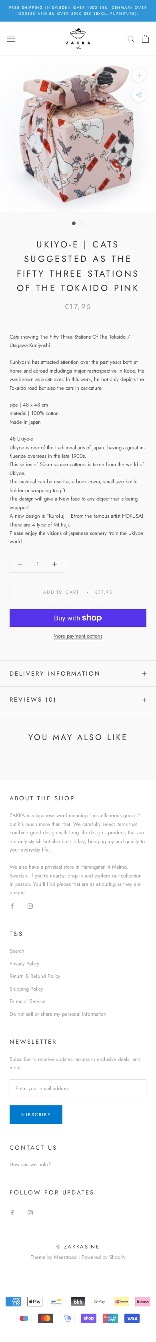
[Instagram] (30, 905)
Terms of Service (28, 1001)
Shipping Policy (26, 989)
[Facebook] (12, 905)
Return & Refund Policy (35, 976)
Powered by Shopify (104, 1257)
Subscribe (36, 1114)
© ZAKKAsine (78, 1246)
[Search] (131, 38)
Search (17, 951)
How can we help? (30, 1164)
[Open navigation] (11, 39)
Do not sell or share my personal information (58, 1014)
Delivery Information (55, 673)
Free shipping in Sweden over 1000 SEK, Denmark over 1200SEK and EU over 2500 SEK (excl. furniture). (78, 10)
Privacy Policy (24, 963)
